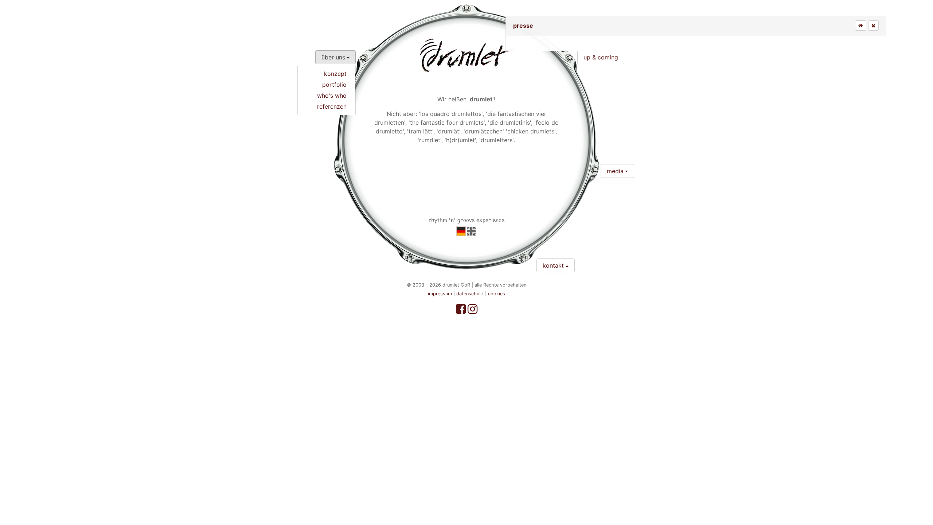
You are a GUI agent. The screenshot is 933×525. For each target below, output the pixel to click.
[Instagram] (472, 311)
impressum (440, 293)
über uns (333, 57)
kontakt (553, 265)
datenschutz (470, 293)
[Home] (860, 25)
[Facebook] (462, 311)
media (615, 171)
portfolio (334, 84)
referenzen (332, 106)
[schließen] (873, 25)
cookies (496, 293)
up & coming (600, 57)
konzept (335, 73)
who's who (332, 95)
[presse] (461, 230)
